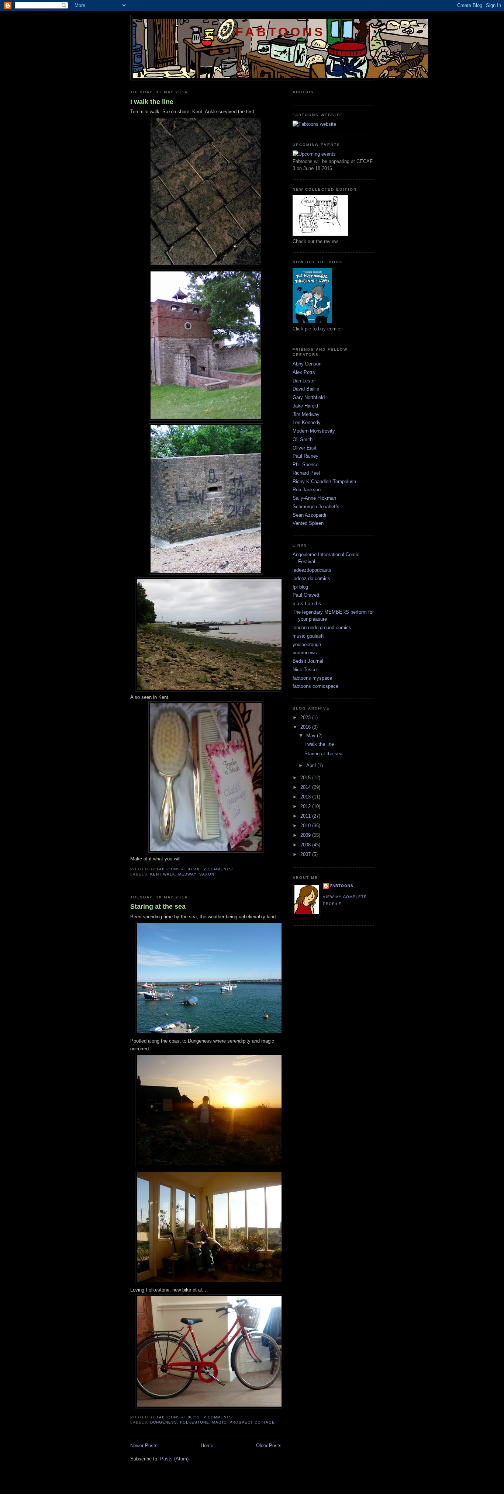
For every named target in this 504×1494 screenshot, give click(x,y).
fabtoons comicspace (315, 686)
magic (219, 1422)
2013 (306, 797)
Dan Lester (304, 381)
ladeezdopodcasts (312, 570)
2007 (306, 854)
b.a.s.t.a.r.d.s (307, 603)
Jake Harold (305, 406)
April (311, 765)
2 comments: (219, 869)
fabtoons (280, 32)
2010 (306, 825)
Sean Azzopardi (309, 515)
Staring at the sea (158, 906)
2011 (306, 816)
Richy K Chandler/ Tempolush (324, 481)
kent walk (162, 874)
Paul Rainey (305, 456)
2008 (306, 844)
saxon (206, 874)
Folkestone (194, 1422)
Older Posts (269, 1445)
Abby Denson (307, 364)
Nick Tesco (305, 669)
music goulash (308, 636)
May (311, 735)
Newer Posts (144, 1445)
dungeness (163, 1422)
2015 (306, 777)
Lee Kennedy (307, 422)
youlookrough (307, 644)
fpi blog (300, 587)
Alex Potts (304, 372)
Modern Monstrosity (314, 431)
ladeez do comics (311, 578)
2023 (306, 717)
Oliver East (305, 448)
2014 (306, 787)
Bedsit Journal (308, 661)
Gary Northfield (309, 397)
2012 (306, 806)
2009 (306, 835)
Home (207, 1445)
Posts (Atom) (174, 1459)
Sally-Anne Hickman (314, 498)
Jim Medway (306, 414)
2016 (306, 727)
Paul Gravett (306, 595)
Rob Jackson (307, 489)
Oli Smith (303, 439)
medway (187, 874)
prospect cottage (252, 1422)
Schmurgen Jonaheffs (316, 506)
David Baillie (306, 389)
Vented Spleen (308, 523)
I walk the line (151, 101)
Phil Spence (305, 464)
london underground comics (322, 627)
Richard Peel (306, 473)
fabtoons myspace (312, 678)
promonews (305, 652)
